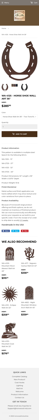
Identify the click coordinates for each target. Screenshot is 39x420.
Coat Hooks (19, 382)
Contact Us (19, 397)
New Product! (19, 379)
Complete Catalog (19, 376)
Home (4, 28)
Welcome (20, 391)
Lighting (19, 386)
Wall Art (19, 388)
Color (4, 112)
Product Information (19, 394)
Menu (6, 3)
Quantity (5, 122)
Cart (35, 3)
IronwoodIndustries (21, 416)
